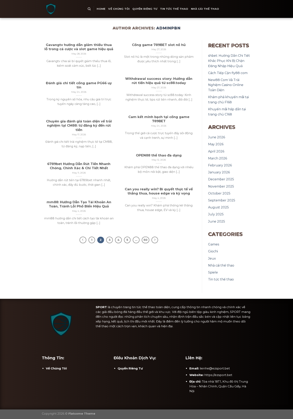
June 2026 (216, 137)
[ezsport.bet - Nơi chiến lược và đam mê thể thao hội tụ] (62, 9)
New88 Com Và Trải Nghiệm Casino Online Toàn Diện (225, 85)
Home (101, 8)
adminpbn (168, 28)
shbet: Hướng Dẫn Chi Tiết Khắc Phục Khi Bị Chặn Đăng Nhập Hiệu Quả (229, 61)
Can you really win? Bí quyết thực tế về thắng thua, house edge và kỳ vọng (159, 191)
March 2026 (217, 158)
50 (145, 240)
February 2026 (220, 165)
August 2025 (218, 207)
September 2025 (221, 200)
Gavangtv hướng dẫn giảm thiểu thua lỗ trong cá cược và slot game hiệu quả (78, 47)
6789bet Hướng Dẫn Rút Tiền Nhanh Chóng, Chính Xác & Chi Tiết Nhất (78, 166)
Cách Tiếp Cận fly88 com (228, 73)
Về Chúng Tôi (119, 8)
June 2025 (216, 221)
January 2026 (219, 172)
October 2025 (219, 193)
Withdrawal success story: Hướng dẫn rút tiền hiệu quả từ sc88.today (158, 81)
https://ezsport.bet (218, 375)
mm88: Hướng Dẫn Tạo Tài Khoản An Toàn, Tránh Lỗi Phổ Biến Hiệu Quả (79, 204)
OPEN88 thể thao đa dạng (159, 155)
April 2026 (216, 151)
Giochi (213, 251)
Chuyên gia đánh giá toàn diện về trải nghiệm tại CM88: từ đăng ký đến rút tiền (79, 125)
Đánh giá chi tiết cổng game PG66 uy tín (79, 85)
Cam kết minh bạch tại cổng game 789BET (158, 119)
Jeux (212, 258)
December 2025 (221, 179)
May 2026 (215, 144)
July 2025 (216, 214)
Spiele (213, 272)
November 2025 (221, 186)
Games (213, 244)
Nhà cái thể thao (205, 8)
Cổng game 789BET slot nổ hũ (159, 45)
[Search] (89, 9)
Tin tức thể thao (174, 8)
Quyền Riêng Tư (144, 8)
